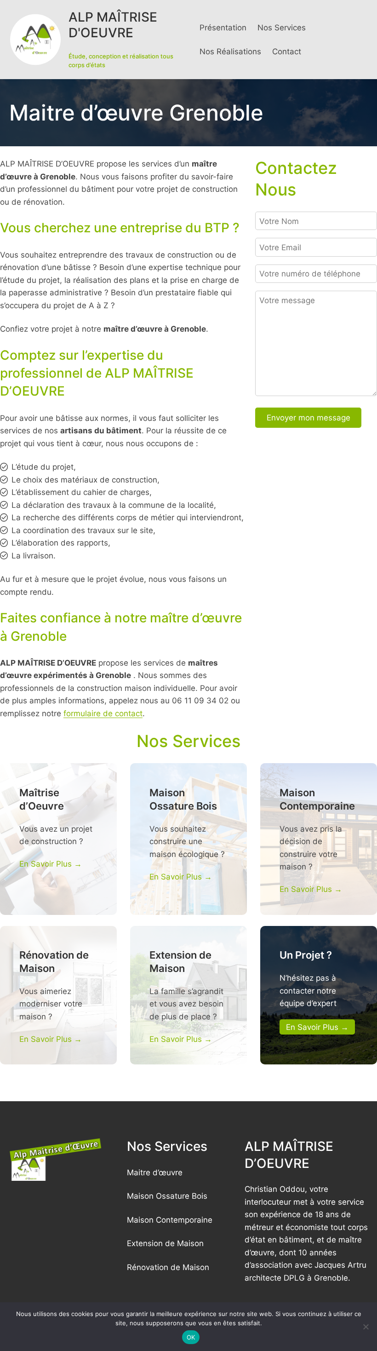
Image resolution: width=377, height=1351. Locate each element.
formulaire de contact (103, 713)
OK (191, 1337)
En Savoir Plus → (50, 864)
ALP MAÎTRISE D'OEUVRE (113, 24)
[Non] (365, 1326)
